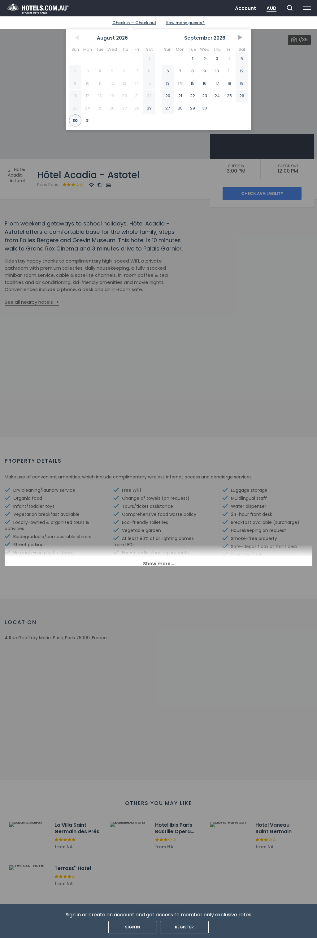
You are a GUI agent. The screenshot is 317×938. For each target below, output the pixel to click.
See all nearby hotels (29, 302)
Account (245, 8)
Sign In (132, 927)
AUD (271, 8)
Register (184, 927)
